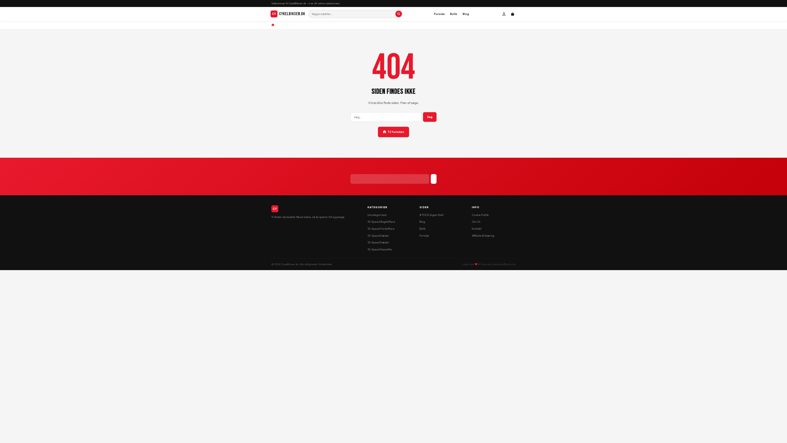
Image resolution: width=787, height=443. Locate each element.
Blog (466, 14)
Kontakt (477, 228)
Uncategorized (376, 215)
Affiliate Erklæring (483, 235)
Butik (453, 14)
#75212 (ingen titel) (432, 215)
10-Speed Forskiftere (381, 228)
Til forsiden (396, 132)
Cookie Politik (480, 215)
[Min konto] (504, 14)
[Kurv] (512, 14)
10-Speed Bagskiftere (381, 221)
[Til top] (777, 435)
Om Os (476, 221)
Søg (429, 117)
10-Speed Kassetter (379, 249)
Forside (439, 14)
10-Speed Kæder (378, 235)
